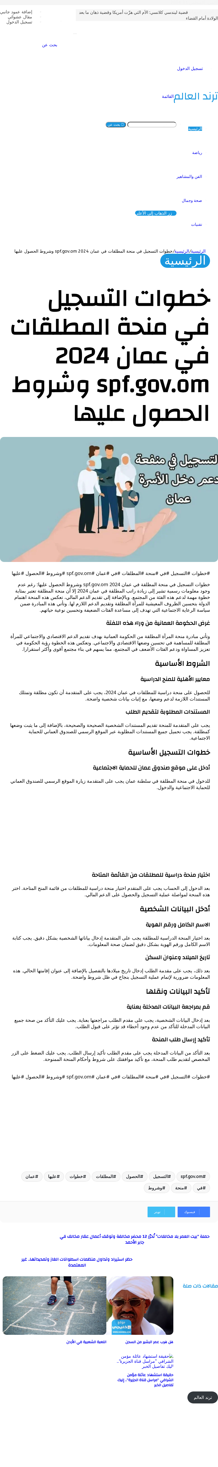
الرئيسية (195, 129)
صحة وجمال (192, 200)
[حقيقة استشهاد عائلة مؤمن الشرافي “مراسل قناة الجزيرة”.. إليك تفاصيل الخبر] (143, 1366)
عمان (30, 1176)
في (200, 1187)
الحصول (133, 1176)
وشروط (155, 1187)
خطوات (76, 1176)
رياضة (197, 153)
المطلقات (104, 1176)
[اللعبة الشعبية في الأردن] (54, 1333)
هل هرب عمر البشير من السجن (149, 1342)
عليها (52, 1176)
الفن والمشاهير (189, 176)
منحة (179, 1187)
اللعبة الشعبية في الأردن (86, 1342)
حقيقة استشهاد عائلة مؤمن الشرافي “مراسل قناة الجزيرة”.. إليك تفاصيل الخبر (145, 1380)
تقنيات (196, 224)
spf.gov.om (192, 1176)
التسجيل (160, 1176)
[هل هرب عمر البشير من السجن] (121, 1333)
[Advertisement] (109, 832)
